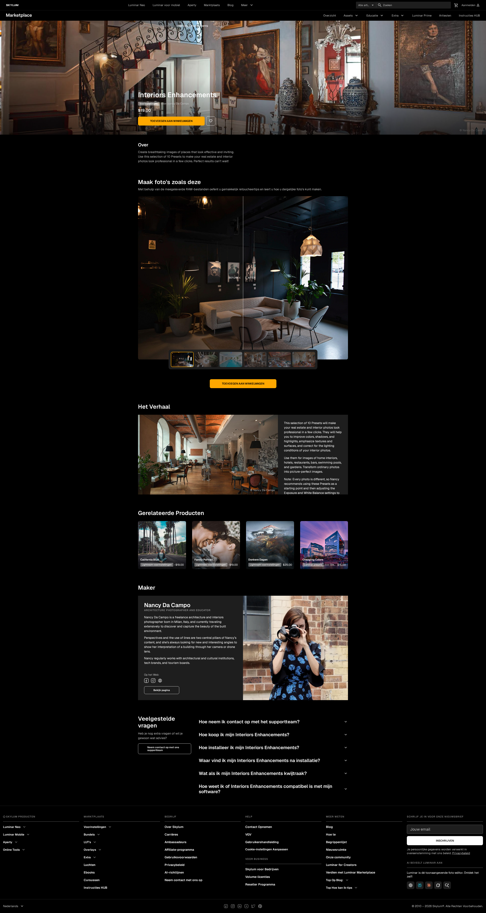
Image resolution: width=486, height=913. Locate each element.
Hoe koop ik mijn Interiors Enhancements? (273, 735)
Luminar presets (313, 564)
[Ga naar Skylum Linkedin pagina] (239, 906)
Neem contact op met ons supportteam (163, 749)
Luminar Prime (422, 15)
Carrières (171, 834)
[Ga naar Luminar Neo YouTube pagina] (246, 906)
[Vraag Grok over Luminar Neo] (438, 885)
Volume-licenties (257, 877)
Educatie (375, 15)
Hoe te (331, 834)
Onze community (338, 857)
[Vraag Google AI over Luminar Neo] (447, 885)
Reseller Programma (260, 884)
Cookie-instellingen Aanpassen (266, 849)
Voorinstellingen (161, 26)
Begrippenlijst (336, 842)
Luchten (89, 865)
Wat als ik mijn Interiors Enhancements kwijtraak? (273, 773)
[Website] (160, 680)
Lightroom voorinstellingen (157, 564)
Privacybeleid (175, 865)
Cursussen (92, 880)
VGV (248, 834)
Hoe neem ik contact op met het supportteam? (273, 722)
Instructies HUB (469, 15)
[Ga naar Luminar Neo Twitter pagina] (253, 906)
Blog (230, 5)
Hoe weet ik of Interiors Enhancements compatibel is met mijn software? (273, 789)
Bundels (92, 834)
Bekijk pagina (161, 690)
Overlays (93, 849)
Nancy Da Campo (178, 103)
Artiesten (445, 15)
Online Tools (14, 849)
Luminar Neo (136, 5)
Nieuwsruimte (336, 850)
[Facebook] (146, 680)
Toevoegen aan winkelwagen (171, 121)
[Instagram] (153, 680)
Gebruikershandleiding (262, 842)
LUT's (90, 842)
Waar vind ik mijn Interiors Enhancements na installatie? (273, 760)
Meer (247, 5)
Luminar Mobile (16, 834)
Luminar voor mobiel (166, 5)
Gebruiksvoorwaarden (181, 857)
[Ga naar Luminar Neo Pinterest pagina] (260, 906)
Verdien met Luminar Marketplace (350, 872)
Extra (398, 15)
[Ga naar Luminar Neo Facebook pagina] (226, 906)
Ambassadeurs (175, 842)
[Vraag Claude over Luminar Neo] (429, 885)
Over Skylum (174, 827)
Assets (351, 15)
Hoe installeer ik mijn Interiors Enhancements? (273, 747)
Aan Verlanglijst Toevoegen (160, 539)
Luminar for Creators (341, 865)
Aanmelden (471, 5)
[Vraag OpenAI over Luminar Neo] (410, 885)
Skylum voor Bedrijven (262, 869)
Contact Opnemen (258, 827)
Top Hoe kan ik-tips (342, 887)
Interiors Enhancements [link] (192, 26)
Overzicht (329, 15)
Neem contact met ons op (183, 880)
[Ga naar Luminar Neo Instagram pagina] (233, 906)
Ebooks (89, 872)
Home (142, 26)
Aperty (192, 5)
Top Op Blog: (337, 880)
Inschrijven (445, 840)
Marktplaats (212, 5)
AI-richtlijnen (174, 872)
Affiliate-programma (179, 850)
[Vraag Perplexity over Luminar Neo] (420, 885)
